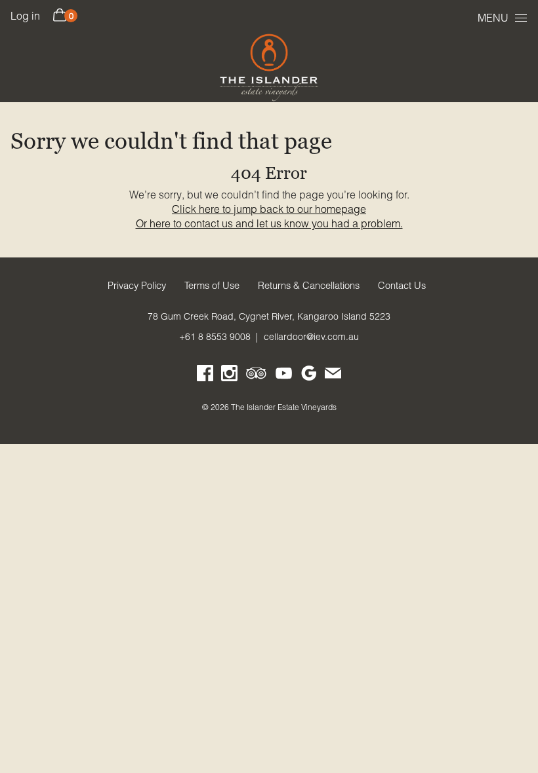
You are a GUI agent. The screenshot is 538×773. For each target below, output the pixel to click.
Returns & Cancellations (309, 286)
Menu (493, 17)
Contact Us (402, 286)
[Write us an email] (333, 376)
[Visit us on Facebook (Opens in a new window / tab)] (205, 376)
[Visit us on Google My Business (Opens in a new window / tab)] (308, 376)
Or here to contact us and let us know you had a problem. (269, 223)
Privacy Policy (137, 286)
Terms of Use (211, 286)
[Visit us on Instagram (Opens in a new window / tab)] (229, 376)
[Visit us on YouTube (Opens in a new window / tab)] (284, 376)
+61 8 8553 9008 (215, 337)
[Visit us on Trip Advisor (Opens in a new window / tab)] (256, 376)
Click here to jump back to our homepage (269, 209)
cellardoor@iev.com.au (311, 337)
